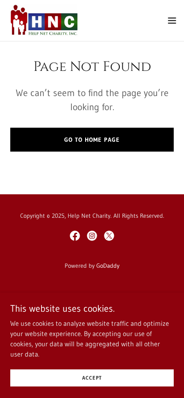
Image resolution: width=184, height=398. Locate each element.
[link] (43, 20)
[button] (172, 20)
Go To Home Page (92, 139)
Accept (92, 378)
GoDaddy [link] (107, 265)
